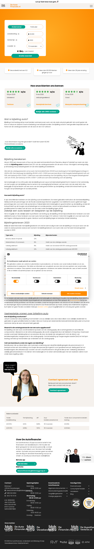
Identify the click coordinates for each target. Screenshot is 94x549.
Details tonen (79, 288)
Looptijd (15, 46)
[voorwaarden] (68, 542)
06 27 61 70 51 (11, 496)
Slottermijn (15, 40)
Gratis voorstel (25, 56)
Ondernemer (17, 27)
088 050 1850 (22, 464)
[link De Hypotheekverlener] (80, 528)
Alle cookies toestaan (74, 293)
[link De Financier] (58, 528)
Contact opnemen (58, 390)
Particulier (33, 27)
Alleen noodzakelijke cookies (20, 293)
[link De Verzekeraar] (36, 528)
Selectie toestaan (47, 293)
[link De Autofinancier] (14, 528)
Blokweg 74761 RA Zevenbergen (12, 487)
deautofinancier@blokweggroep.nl (31, 471)
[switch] (36, 281)
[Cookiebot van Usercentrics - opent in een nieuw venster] (79, 254)
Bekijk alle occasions (14, 148)
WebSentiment (23, 543)
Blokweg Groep (39, 541)
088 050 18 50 (9, 370)
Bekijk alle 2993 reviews (46, 111)
